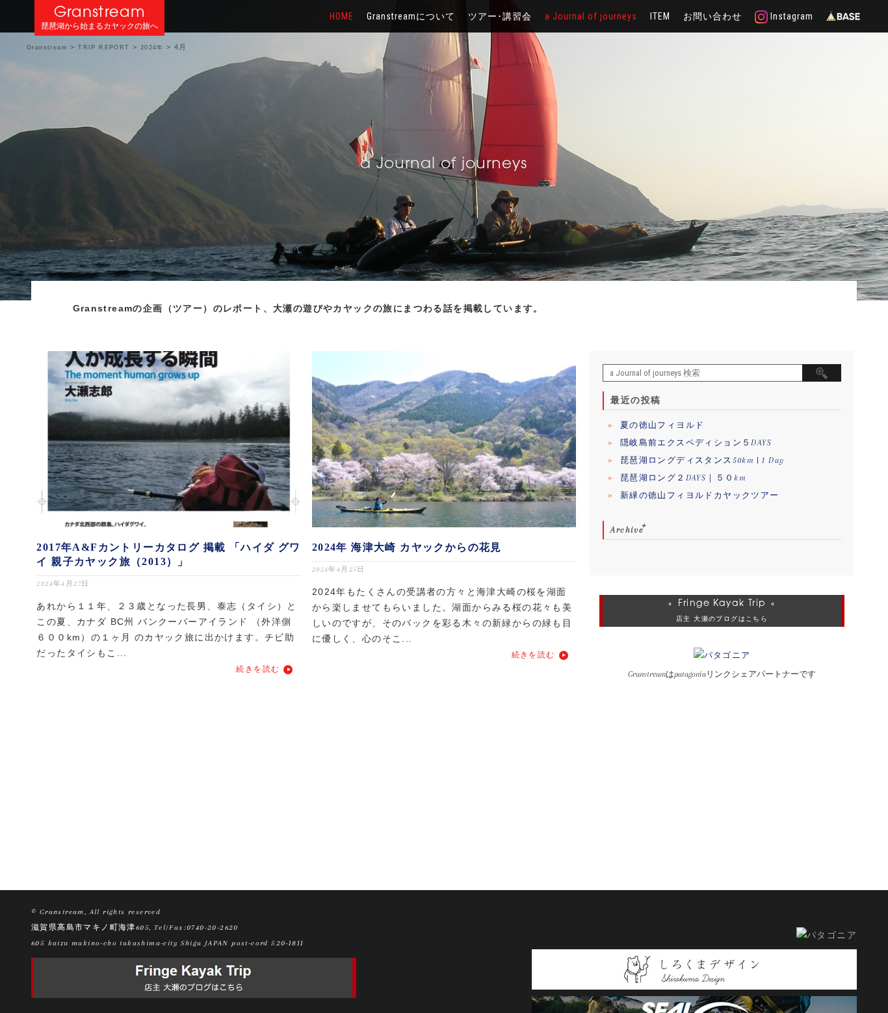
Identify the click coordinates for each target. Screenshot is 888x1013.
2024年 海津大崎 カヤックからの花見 (407, 547)
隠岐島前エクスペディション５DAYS (696, 442)
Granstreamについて (411, 16)
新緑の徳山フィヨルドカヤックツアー (699, 495)
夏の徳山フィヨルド (662, 425)
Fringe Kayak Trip (722, 603)
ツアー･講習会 (500, 16)
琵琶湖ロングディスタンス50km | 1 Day (702, 460)
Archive (627, 529)
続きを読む (258, 669)
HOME (342, 16)
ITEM (660, 16)
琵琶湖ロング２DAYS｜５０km (683, 477)
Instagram (790, 16)
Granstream (100, 11)
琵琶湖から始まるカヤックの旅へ (99, 26)
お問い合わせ (712, 16)
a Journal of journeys (591, 16)
